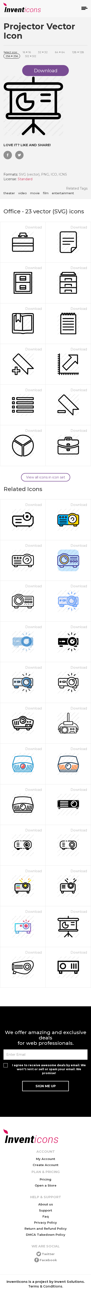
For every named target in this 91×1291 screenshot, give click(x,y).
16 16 (27, 52)
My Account (45, 1159)
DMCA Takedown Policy (45, 1234)
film (46, 193)
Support (45, 1210)
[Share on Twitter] (19, 155)
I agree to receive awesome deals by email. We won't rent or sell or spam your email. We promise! (49, 1069)
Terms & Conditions (45, 1286)
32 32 (43, 52)
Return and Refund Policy (45, 1228)
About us (45, 1204)
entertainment (63, 193)
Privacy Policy (45, 1222)
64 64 (60, 52)
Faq (45, 1216)
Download (33, 227)
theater (9, 193)
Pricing (45, 1179)
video (22, 193)
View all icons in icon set (45, 477)
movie (35, 193)
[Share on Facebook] (8, 155)
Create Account (45, 1165)
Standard (25, 179)
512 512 (30, 56)
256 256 (12, 56)
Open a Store (45, 1185)
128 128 (78, 52)
